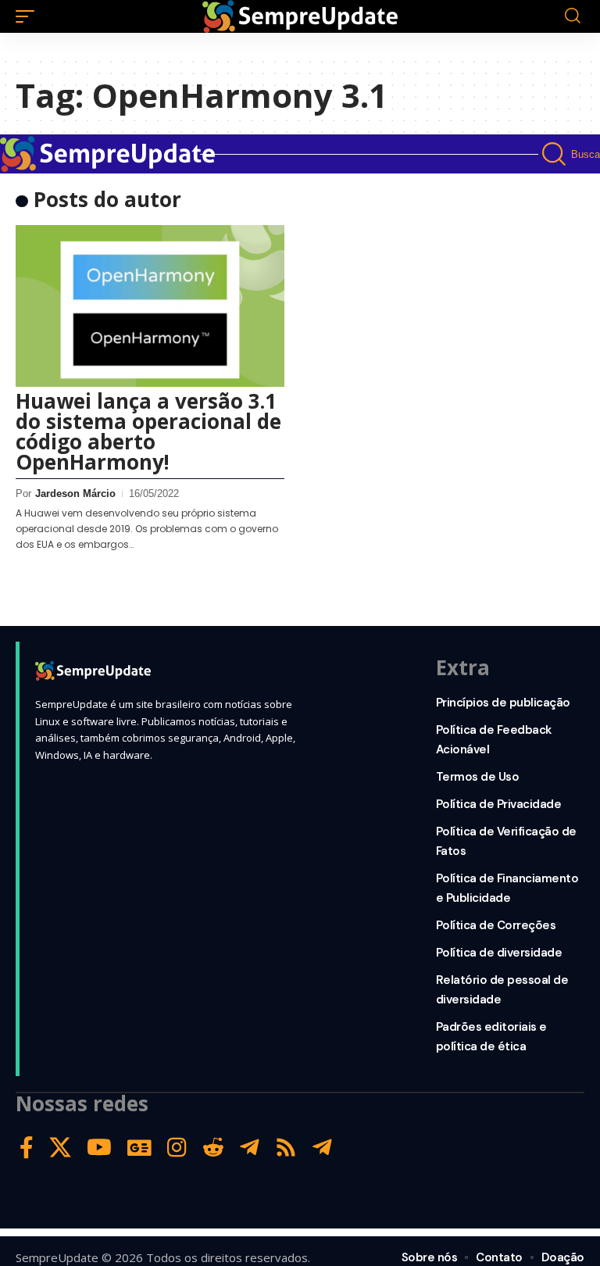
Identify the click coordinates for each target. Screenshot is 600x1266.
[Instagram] (177, 1147)
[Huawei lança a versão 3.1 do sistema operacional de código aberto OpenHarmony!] (150, 305)
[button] (29, 16)
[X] (60, 1147)
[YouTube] (99, 1147)
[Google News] (139, 1147)
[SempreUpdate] (300, 16)
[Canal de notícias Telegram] (322, 1147)
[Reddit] (213, 1147)
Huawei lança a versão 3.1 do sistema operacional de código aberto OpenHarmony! (148, 431)
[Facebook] (27, 1147)
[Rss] (286, 1147)
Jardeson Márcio (75, 493)
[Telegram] (249, 1147)
